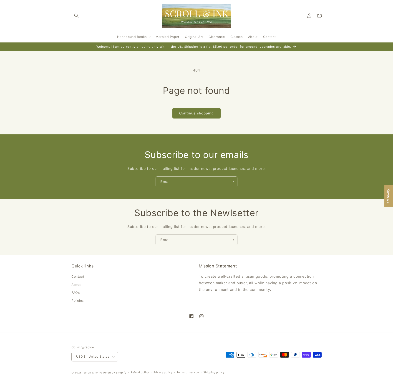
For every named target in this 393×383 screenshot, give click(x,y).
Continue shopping (196, 113)
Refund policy (140, 372)
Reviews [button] (388, 195)
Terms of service (188, 372)
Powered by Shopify (112, 372)
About (76, 285)
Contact (77, 276)
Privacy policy (163, 372)
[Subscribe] (232, 181)
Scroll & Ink (90, 372)
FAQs (75, 292)
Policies (77, 300)
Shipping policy (213, 372)
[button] (76, 16)
